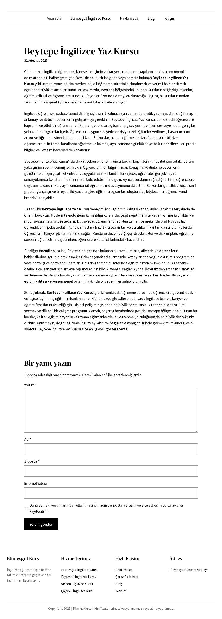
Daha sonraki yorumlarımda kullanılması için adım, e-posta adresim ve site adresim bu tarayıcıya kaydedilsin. (106, 508)
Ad (27, 439)
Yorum (30, 385)
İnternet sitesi (35, 483)
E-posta (31, 461)
